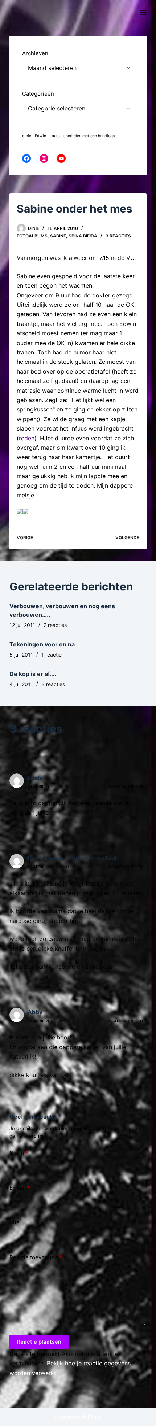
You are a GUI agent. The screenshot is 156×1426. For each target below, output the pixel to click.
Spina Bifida (83, 236)
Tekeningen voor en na (42, 644)
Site (14, 1222)
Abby (35, 1012)
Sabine (58, 236)
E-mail (19, 1187)
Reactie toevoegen (35, 1257)
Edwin (40, 136)
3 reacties (118, 236)
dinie (26, 136)
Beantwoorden (126, 786)
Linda (35, 777)
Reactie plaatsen (39, 1341)
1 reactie (51, 654)
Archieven (35, 53)
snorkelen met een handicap (89, 136)
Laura (55, 136)
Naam (18, 1153)
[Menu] (143, 12)
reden (26, 438)
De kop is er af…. (32, 673)
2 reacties (55, 625)
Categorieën (38, 93)
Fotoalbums (32, 236)
